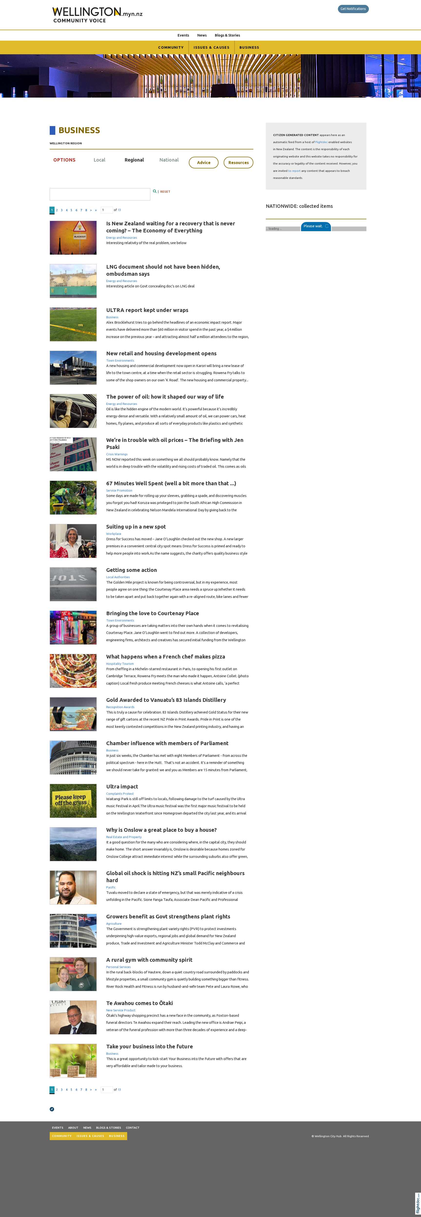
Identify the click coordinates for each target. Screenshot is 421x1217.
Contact (133, 1127)
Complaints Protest (120, 793)
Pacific (110, 887)
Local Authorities (118, 577)
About (73, 1127)
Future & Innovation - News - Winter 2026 (302, 274)
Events (183, 35)
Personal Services (118, 967)
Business (112, 317)
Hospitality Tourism (120, 663)
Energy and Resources (121, 237)
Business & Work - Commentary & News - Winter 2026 (312, 229)
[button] (419, 1210)
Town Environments (120, 360)
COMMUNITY (171, 47)
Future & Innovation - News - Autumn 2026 (303, 407)
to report (294, 170)
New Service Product (120, 1010)
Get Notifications (353, 9)
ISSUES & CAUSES (212, 47)
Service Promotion (119, 490)
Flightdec (321, 142)
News (202, 35)
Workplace (113, 533)
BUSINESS (249, 47)
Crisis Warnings (117, 454)
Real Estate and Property (124, 837)
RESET (165, 191)
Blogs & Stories (227, 35)
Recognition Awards (120, 707)
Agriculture (114, 923)
